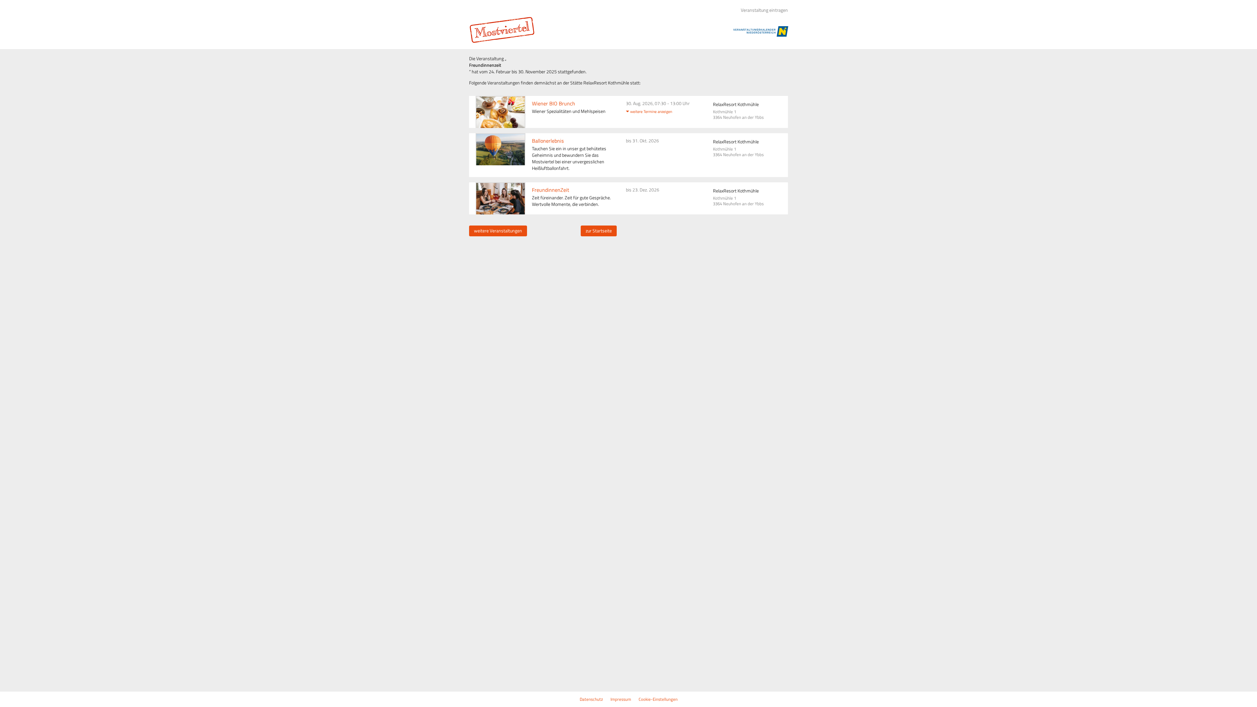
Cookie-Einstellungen (658, 699)
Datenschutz (591, 699)
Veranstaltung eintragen (764, 10)
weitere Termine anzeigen (651, 111)
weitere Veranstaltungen (498, 230)
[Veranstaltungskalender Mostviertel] (506, 29)
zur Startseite (599, 230)
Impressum (620, 699)
